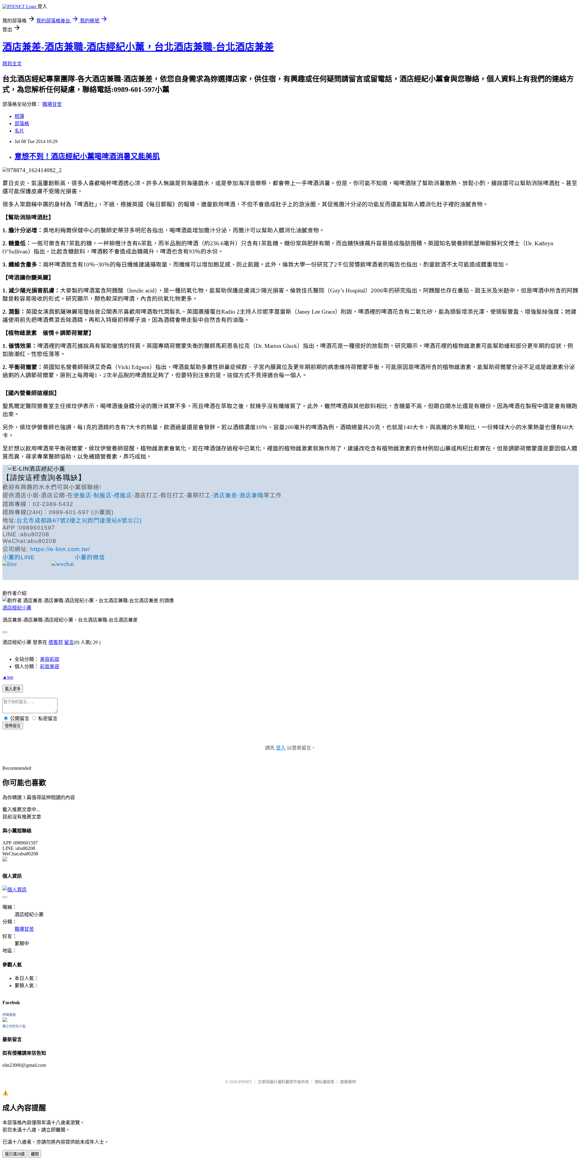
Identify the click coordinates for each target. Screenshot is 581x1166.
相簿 (19, 116)
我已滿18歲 (15, 1154)
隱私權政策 (324, 1081)
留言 (69, 642)
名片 (19, 130)
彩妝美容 (49, 666)
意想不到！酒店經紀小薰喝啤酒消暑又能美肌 (87, 156)
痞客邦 (55, 642)
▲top (7, 677)
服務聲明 (348, 1081)
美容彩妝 (49, 659)
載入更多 (13, 689)
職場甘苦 (52, 104)
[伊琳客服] (4, 1020)
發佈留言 (13, 725)
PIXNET (245, 1081)
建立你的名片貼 (14, 1026)
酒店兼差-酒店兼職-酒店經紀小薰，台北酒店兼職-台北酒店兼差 (138, 46)
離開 (35, 1154)
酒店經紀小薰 (16, 607)
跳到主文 (12, 63)
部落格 (22, 123)
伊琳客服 (9, 1015)
